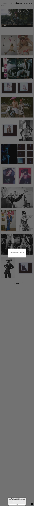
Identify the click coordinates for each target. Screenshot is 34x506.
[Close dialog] (25, 249)
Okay (17, 504)
